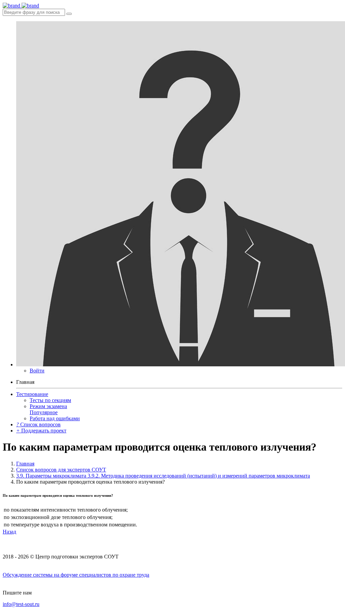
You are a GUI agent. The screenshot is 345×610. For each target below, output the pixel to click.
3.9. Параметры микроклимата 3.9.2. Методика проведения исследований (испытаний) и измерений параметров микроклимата (163, 476)
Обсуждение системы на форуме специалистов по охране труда (76, 575)
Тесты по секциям (50, 400)
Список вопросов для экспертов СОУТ (61, 469)
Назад (9, 532)
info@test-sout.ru (21, 604)
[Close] (69, 14)
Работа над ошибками (55, 418)
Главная (25, 463)
